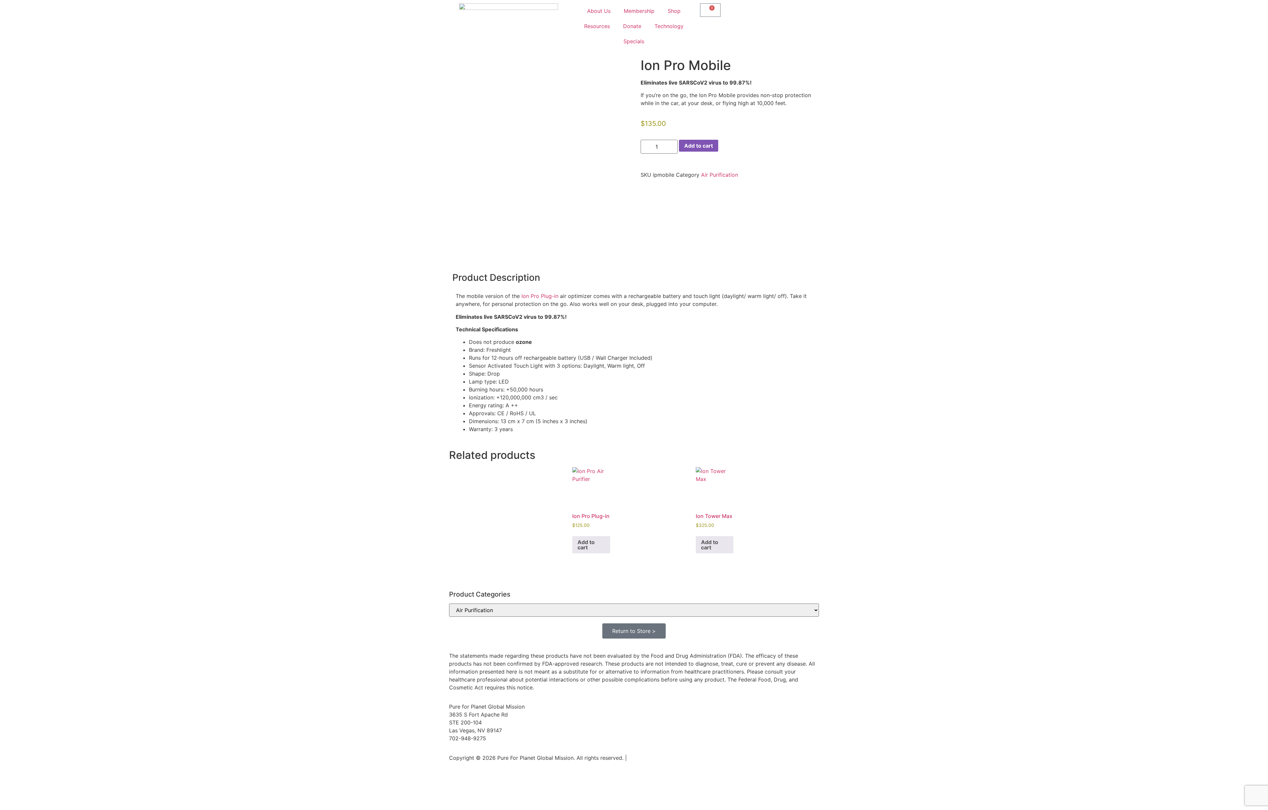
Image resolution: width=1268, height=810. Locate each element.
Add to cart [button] (586, 545)
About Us (599, 11)
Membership (639, 11)
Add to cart (698, 145)
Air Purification (719, 174)
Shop (674, 11)
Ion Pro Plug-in (539, 296)
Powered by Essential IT (658, 758)
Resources (597, 26)
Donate (632, 26)
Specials (633, 41)
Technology (669, 26)
